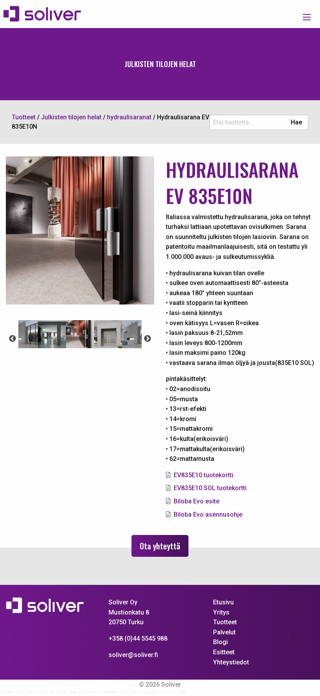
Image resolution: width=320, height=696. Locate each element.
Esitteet (224, 652)
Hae (296, 122)
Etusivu (223, 602)
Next (147, 339)
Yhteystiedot (231, 662)
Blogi (220, 642)
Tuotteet (225, 622)
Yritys (221, 612)
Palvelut (224, 632)
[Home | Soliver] (45, 14)
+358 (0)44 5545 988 (137, 638)
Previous (12, 339)
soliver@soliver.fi (133, 655)
